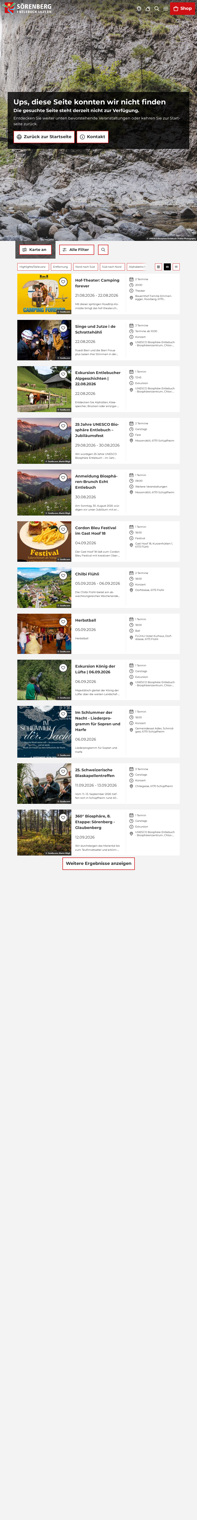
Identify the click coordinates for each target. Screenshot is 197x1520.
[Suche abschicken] (103, 250)
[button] (76, 250)
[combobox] (103, 250)
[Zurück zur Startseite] (27, 8)
